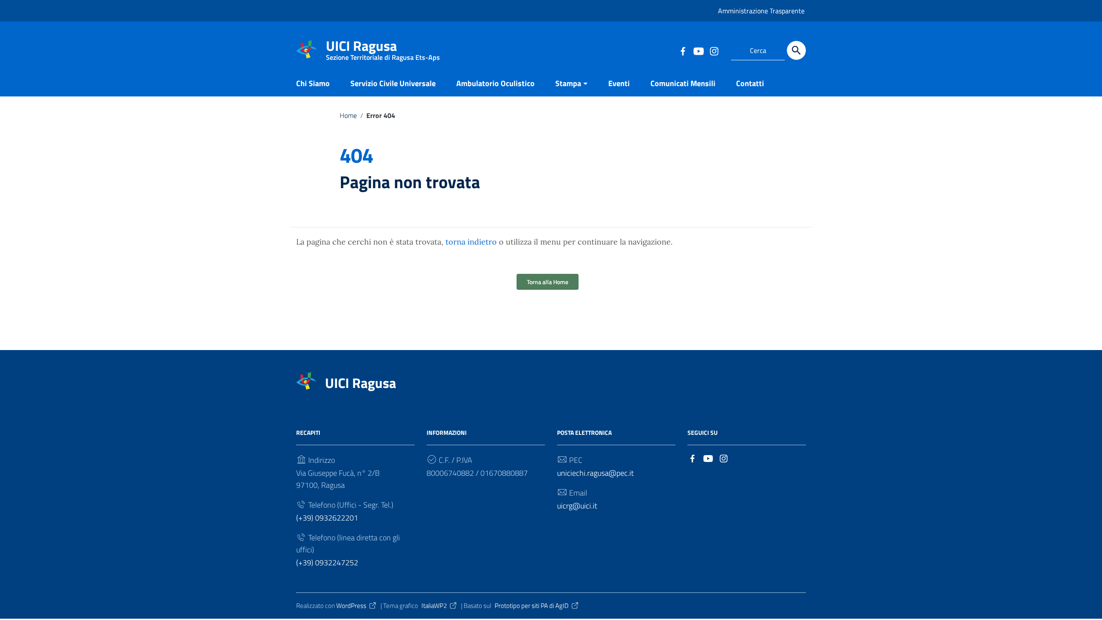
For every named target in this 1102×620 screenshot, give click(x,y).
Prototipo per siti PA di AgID (532, 606)
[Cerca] (796, 50)
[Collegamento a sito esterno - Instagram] (714, 50)
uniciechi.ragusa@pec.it (595, 473)
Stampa (568, 83)
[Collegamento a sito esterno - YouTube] (698, 50)
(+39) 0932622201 (327, 518)
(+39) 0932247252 (327, 562)
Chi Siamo (313, 83)
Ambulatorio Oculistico (495, 83)
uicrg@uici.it (577, 506)
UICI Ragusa (383, 47)
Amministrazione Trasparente (761, 11)
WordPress (351, 606)
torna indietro (471, 242)
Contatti (750, 83)
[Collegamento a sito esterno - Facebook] (683, 50)
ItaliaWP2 (434, 606)
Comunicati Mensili (682, 83)
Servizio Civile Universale (393, 83)
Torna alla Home (547, 281)
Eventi (619, 83)
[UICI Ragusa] (307, 49)
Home (348, 115)
